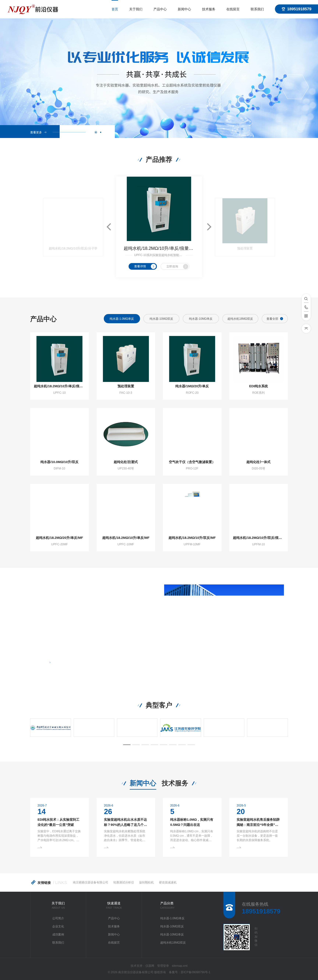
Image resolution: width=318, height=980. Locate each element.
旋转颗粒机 (146, 882)
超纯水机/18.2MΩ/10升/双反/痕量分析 (258, 538)
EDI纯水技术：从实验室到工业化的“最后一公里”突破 (59, 822)
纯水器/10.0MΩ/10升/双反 (59, 462)
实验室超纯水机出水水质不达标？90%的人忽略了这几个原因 (125, 822)
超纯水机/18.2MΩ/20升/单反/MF (59, 538)
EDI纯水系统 (258, 386)
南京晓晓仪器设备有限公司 (90, 882)
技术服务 (208, 9)
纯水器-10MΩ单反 (161, 318)
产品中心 (160, 9)
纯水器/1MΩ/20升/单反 (192, 386)
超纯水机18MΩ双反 (201, 318)
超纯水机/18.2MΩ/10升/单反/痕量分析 (159, 248)
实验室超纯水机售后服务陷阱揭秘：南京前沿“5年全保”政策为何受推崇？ (258, 822)
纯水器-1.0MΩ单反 (172, 918)
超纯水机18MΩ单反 (240, 318)
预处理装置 (245, 248)
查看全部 (272, 318)
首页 (115, 9)
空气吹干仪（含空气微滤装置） (192, 462)
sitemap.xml (180, 965)
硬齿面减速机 (168, 882)
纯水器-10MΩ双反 (122, 318)
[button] (96, 132)
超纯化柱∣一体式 (258, 462)
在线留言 (233, 9)
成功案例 (58, 934)
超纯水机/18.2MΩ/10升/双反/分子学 (73, 248)
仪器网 (149, 965)
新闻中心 (184, 9)
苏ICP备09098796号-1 (195, 972)
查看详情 (140, 266)
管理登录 (163, 965)
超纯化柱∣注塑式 (126, 462)
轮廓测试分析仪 (123, 882)
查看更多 (36, 132)
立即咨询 (172, 266)
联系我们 (257, 9)
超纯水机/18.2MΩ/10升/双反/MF (192, 538)
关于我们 (135, 9)
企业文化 (58, 926)
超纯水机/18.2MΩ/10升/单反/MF (125, 538)
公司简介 (58, 918)
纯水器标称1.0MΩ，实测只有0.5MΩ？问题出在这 (191, 822)
